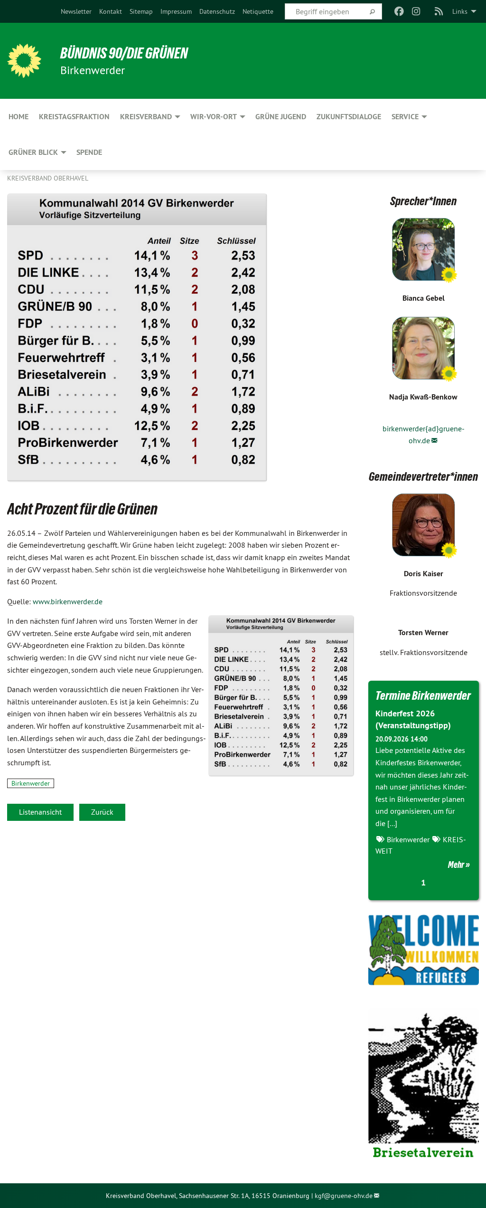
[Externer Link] (423, 949)
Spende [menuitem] (89, 152)
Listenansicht (40, 812)
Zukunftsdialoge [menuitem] (349, 117)
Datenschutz (217, 11)
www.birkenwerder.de (68, 601)
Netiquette (258, 11)
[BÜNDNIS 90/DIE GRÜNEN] (24, 61)
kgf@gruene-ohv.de (344, 1195)
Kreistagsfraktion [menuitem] (74, 117)
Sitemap (141, 11)
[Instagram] (416, 11)
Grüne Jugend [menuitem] (280, 117)
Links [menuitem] (459, 11)
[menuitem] (76, 11)
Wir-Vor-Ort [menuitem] (213, 117)
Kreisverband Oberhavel (47, 178)
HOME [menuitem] (18, 117)
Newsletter (76, 11)
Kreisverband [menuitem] (146, 117)
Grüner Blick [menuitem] (33, 152)
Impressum (176, 11)
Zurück (102, 812)
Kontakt (110, 11)
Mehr (456, 864)
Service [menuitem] (405, 117)
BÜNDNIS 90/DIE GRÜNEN (124, 53)
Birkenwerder (30, 783)
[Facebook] (399, 11)
